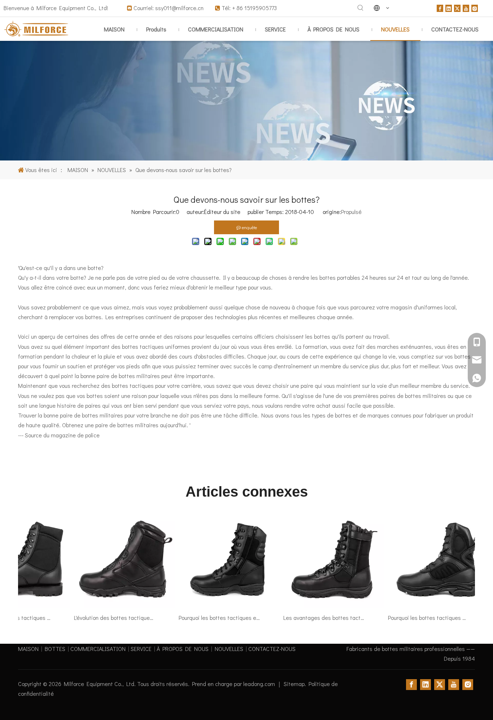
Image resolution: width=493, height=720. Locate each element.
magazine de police (75, 435)
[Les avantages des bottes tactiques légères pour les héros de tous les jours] (327, 608)
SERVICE (141, 648)
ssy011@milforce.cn (180, 8)
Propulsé (351, 211)
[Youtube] (466, 7)
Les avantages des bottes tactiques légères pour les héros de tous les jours (317, 617)
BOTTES (55, 648)
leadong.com (259, 683)
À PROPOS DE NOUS (183, 648)
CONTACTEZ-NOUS (272, 648)
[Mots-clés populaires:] (360, 8)
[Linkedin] (448, 7)
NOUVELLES (229, 648)
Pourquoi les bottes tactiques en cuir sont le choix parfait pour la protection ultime (213, 617)
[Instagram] (474, 7)
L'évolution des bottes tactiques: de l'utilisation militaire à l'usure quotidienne (108, 617)
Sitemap (294, 683)
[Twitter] (457, 7)
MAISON (28, 648)
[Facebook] (440, 7)
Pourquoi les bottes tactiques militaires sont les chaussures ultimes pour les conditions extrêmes (422, 617)
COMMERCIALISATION (98, 648)
